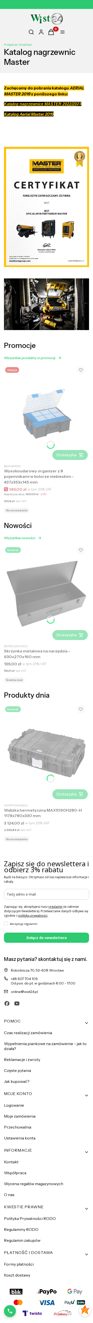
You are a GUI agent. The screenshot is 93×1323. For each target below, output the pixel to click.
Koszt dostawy (17, 1275)
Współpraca (15, 1172)
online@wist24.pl (24, 991)
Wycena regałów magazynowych (33, 1183)
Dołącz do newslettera (47, 937)
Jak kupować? (17, 1081)
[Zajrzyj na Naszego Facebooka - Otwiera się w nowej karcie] (7, 1003)
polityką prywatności (32, 915)
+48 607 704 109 (24, 979)
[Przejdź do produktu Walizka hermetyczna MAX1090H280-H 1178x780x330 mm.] (46, 752)
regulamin (55, 907)
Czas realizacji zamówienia (28, 1032)
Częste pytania (17, 1070)
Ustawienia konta (19, 1137)
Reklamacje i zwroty (22, 1059)
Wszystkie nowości (19, 538)
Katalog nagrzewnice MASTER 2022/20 (40, 104)
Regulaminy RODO (21, 1229)
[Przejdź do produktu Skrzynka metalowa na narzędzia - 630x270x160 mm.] (46, 593)
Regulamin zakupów (22, 1240)
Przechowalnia (17, 1127)
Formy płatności (19, 1264)
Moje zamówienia (19, 1116)
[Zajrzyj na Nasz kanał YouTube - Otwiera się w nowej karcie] (17, 1003)
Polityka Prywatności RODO (30, 1218)
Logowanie (14, 1105)
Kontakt (11, 1161)
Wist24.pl (18, 44)
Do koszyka (67, 455)
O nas (9, 1194)
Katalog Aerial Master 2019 (29, 114)
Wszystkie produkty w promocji (29, 358)
